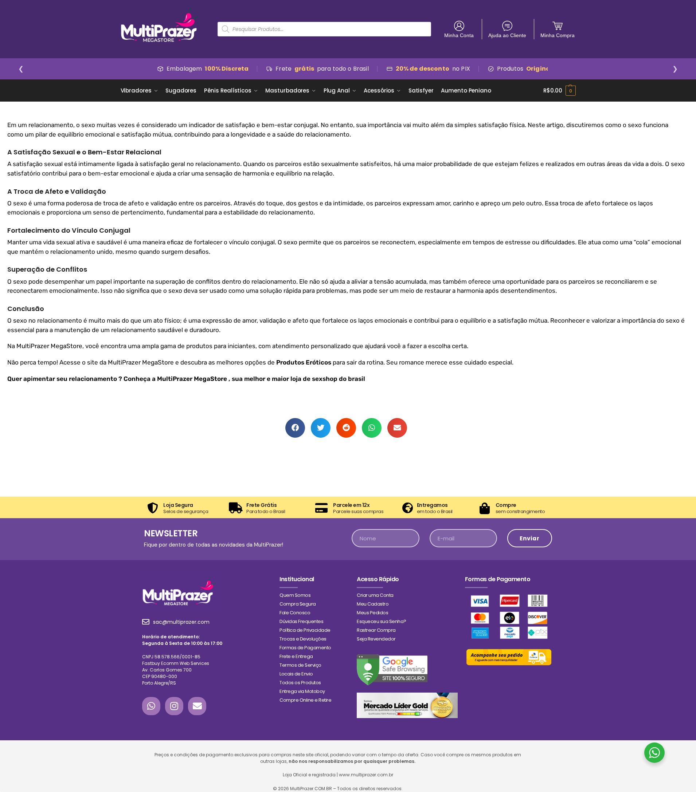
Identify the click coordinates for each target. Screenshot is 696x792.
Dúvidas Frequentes (301, 621)
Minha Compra (557, 35)
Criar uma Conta (375, 595)
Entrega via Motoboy (302, 691)
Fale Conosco (294, 612)
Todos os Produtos (300, 682)
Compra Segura (297, 603)
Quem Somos (294, 595)
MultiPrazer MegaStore (49, 346)
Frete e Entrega (296, 656)
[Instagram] (174, 706)
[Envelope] (197, 706)
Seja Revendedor (376, 638)
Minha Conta (459, 35)
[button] (295, 428)
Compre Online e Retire (305, 700)
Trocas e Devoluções (303, 638)
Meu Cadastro (372, 603)
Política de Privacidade (305, 630)
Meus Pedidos (372, 612)
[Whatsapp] (151, 706)
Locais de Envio (296, 673)
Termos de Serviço (300, 665)
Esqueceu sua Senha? (381, 621)
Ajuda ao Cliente (507, 35)
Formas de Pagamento (305, 647)
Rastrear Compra (376, 630)
